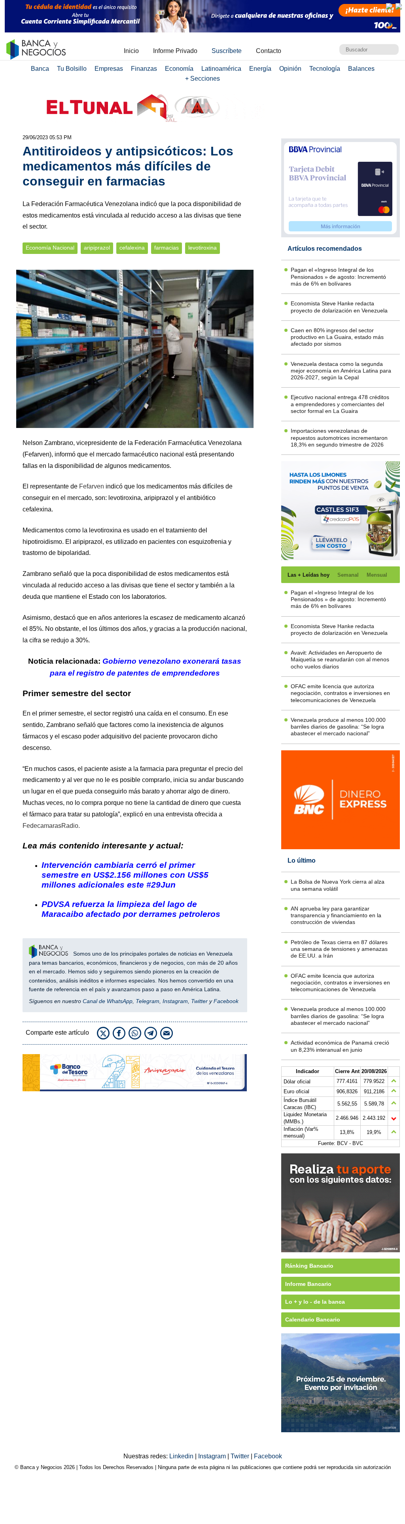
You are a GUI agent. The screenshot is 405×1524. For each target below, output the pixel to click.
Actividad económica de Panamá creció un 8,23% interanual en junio (340, 1046)
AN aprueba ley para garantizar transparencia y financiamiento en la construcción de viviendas (336, 915)
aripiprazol (97, 248)
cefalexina (132, 248)
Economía (179, 68)
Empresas (109, 68)
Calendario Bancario (312, 1319)
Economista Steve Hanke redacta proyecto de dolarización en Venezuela (339, 306)
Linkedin (182, 1456)
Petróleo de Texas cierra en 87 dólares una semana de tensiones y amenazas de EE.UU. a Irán (339, 949)
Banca (40, 68)
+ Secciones (202, 78)
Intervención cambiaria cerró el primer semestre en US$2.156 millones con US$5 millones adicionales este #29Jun (125, 874)
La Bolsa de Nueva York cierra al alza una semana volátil (337, 885)
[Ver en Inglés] (389, 6)
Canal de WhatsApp (107, 1001)
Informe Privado (175, 50)
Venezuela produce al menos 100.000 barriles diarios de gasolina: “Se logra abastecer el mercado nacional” (338, 727)
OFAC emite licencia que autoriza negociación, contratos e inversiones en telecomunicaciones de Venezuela (340, 693)
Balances (361, 68)
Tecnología (324, 68)
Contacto (268, 50)
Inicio (131, 50)
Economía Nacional (50, 248)
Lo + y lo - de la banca (315, 1302)
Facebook (226, 1001)
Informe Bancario (308, 1284)
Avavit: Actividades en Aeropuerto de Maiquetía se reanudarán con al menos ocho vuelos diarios (340, 659)
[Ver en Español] (399, 6)
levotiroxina (202, 248)
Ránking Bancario (309, 1266)
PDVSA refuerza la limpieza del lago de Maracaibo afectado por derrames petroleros (131, 908)
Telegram (147, 1001)
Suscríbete (227, 50)
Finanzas (144, 68)
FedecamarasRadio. (52, 825)
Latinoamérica (221, 68)
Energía (260, 68)
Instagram (175, 1001)
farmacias (166, 248)
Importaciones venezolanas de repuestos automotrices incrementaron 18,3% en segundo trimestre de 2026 (339, 438)
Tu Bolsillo (72, 68)
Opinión (290, 68)
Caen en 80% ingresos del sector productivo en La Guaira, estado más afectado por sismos (337, 337)
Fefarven (91, 486)
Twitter (199, 1001)
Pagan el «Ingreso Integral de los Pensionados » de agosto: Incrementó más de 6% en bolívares (338, 277)
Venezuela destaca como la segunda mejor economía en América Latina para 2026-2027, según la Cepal (341, 371)
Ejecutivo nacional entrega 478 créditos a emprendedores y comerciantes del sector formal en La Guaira (340, 404)
